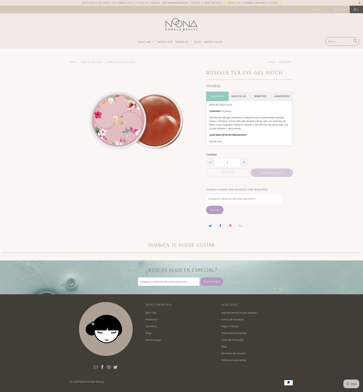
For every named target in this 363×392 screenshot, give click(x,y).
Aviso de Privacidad (232, 339)
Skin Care (151, 312)
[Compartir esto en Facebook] (220, 226)
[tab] (217, 96)
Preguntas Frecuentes (234, 333)
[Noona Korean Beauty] (181, 26)
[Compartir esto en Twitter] (210, 226)
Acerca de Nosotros (232, 319)
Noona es (151, 326)
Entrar (342, 9)
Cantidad (211, 154)
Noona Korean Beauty (91, 381)
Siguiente (285, 62)
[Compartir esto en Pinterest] (230, 226)
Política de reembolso (233, 360)
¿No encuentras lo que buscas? (239, 312)
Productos (151, 319)
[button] (146, 42)
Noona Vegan (153, 339)
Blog (148, 333)
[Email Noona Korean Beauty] (96, 367)
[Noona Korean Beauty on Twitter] (115, 367)
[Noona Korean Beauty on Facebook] (102, 367)
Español (316, 9)
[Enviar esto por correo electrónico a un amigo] (240, 226)
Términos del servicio (233, 353)
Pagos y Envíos (229, 326)
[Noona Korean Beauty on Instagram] (109, 367)
